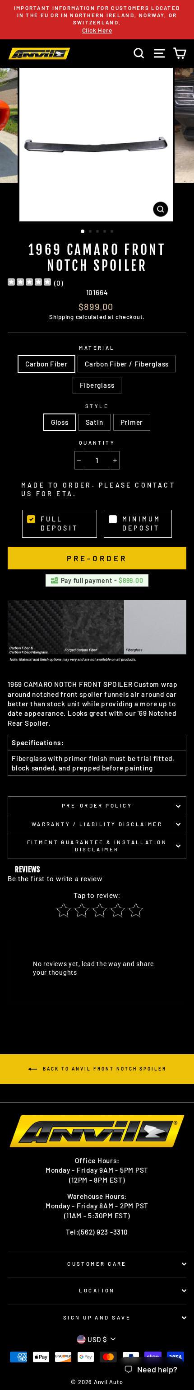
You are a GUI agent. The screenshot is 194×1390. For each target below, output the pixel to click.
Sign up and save (97, 1317)
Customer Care (97, 1264)
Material (97, 348)
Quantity (97, 443)
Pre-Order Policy (97, 805)
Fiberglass (97, 385)
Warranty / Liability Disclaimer (97, 824)
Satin (94, 422)
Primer (131, 422)
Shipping (61, 316)
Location (97, 1290)
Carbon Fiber (46, 364)
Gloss (60, 422)
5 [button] (113, 232)
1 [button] (83, 232)
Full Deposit (59, 523)
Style (97, 406)
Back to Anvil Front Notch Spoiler (103, 1068)
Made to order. (98, 489)
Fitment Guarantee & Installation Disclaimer (97, 845)
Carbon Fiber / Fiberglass (127, 364)
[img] (29, 283)
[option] (97, 20)
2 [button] (91, 232)
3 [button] (98, 232)
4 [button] (105, 232)
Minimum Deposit (141, 523)
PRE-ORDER (97, 558)
